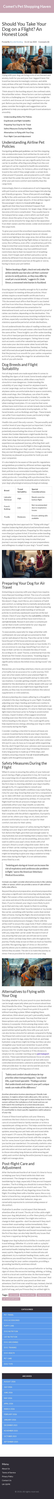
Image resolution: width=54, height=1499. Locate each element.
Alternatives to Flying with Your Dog (19, 132)
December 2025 (10, 1425)
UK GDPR (6, 1484)
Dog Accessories (12, 1320)
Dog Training (10, 1347)
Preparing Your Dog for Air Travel (17, 125)
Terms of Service (9, 1472)
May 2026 (8, 1398)
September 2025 (11, 1442)
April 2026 (8, 1404)
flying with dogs (27, 1295)
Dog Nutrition (11, 1331)
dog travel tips (44, 1295)
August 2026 (9, 1382)
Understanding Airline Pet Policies (18, 117)
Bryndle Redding (16, 42)
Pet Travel (9, 1315)
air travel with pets (11, 1299)
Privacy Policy (7, 1476)
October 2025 (10, 1436)
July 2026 (8, 1387)
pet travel (14, 1295)
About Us (6, 1469)
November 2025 (11, 1431)
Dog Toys (8, 1364)
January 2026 (10, 1420)
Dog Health (9, 1353)
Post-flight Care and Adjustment (17, 136)
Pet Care (8, 1358)
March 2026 (9, 1409)
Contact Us (6, 1480)
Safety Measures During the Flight (18, 128)
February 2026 (10, 1414)
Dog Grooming (11, 1342)
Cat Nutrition (10, 1337)
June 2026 (8, 1393)
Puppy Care (9, 1326)
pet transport (43, 1053)
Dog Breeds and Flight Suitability (17, 121)
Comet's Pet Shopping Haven (27, 6)
